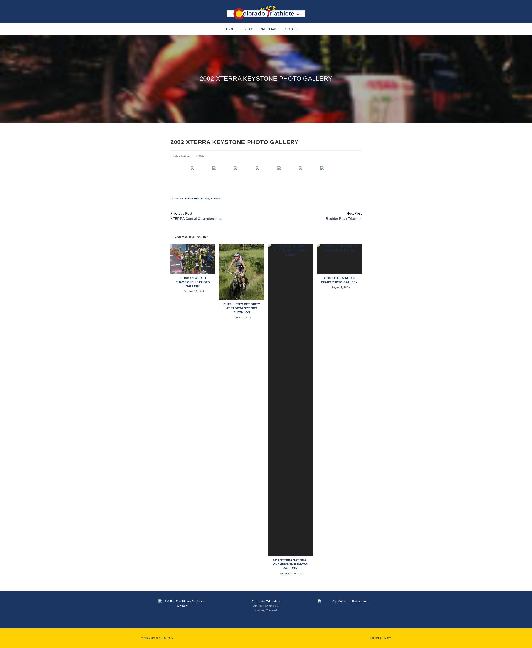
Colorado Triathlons (194, 198)
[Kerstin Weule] (287, 174)
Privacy (386, 638)
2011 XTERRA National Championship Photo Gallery (290, 564)
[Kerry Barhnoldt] (266, 174)
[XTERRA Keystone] (330, 174)
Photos (200, 155)
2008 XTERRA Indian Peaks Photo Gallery (339, 280)
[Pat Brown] (309, 174)
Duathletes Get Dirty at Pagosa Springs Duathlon (241, 308)
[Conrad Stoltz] (222, 174)
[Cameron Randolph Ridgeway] (201, 174)
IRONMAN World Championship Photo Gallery (193, 282)
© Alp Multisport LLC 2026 (157, 638)
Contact (374, 638)
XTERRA (215, 198)
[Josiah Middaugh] (244, 174)
